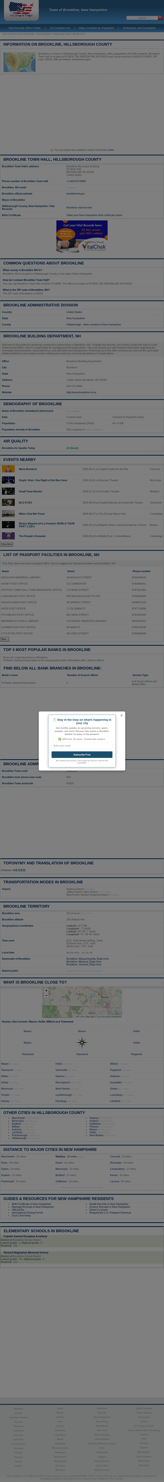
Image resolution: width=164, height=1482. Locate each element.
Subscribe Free (82, 754)
